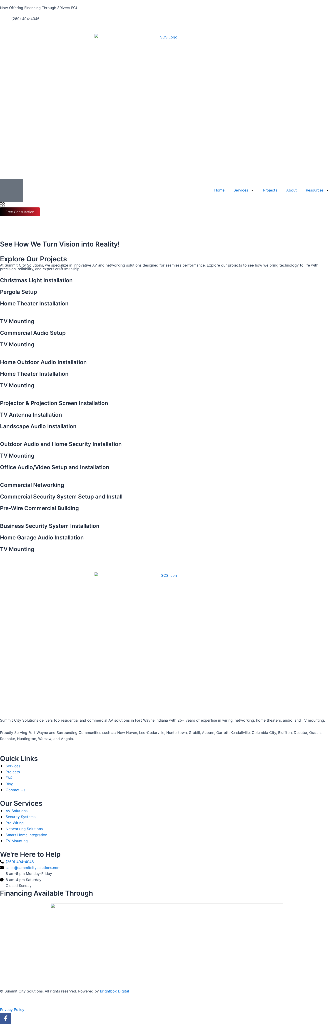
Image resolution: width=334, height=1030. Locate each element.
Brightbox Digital (114, 991)
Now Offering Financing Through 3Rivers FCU (39, 7)
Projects (270, 190)
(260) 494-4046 (25, 18)
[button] (2, 204)
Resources (315, 190)
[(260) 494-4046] (5, 21)
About (291, 190)
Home (219, 190)
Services (241, 190)
